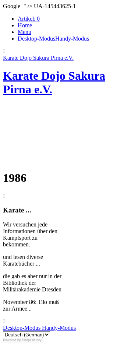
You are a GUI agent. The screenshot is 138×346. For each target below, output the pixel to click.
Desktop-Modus (21, 328)
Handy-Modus (58, 328)
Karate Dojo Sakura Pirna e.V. (38, 58)
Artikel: (29, 18)
